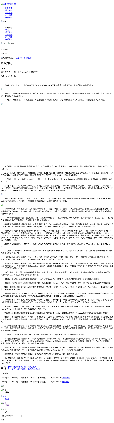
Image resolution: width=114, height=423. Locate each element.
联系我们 (8, 39)
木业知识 (8, 37)
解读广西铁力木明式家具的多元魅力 (22, 367)
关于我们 (8, 32)
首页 (7, 30)
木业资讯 (8, 35)
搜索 (2, 420)
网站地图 (66, 378)
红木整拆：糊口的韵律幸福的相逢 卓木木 (24, 369)
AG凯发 (19, 58)
